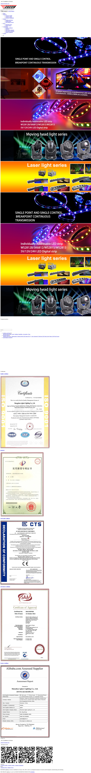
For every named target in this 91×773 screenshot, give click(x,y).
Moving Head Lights (7, 334)
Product (4, 19)
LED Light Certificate (9, 30)
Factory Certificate (9, 32)
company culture (8, 16)
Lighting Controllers (18, 334)
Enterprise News (8, 24)
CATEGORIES (11, 11)
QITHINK (32, 771)
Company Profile (8, 15)
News (4, 23)
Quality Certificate (9, 27)
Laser (13, 334)
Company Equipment (9, 17)
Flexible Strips (8, 21)
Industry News (8, 25)
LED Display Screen (9, 22)
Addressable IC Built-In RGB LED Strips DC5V (21, 336)
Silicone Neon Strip (7, 336)
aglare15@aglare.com (4, 3)
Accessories (25, 334)
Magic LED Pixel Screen (54, 336)
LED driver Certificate (9, 31)
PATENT (7, 28)
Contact (4, 33)
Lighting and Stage (9, 20)
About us (5, 14)
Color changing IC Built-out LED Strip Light (40, 336)
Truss (29, 334)
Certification (5, 26)
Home (4, 13)
